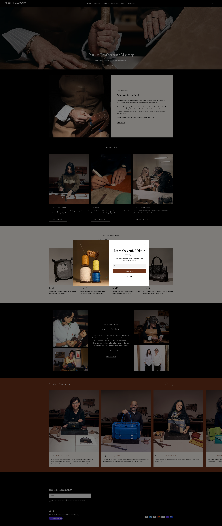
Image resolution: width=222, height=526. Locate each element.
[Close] (146, 243)
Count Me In (129, 271)
